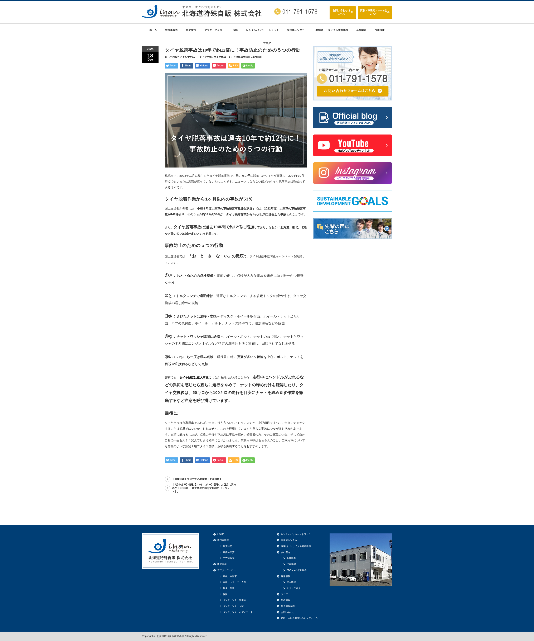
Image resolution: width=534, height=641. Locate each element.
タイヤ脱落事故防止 (239, 57)
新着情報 (285, 600)
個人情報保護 (288, 606)
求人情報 (291, 582)
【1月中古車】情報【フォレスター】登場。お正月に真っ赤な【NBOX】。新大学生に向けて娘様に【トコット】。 (204, 488)
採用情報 (380, 30)
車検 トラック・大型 (234, 582)
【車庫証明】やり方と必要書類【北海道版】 (197, 479)
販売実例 (191, 30)
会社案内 (361, 30)
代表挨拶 (291, 564)
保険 (235, 30)
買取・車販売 (374, 12)
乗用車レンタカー (297, 30)
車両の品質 (228, 552)
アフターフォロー (214, 30)
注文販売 (227, 546)
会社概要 (291, 558)
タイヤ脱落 (220, 57)
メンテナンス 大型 (233, 606)
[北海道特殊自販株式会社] (202, 16)
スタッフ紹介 (293, 588)
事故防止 (257, 57)
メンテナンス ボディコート (238, 612)
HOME (220, 534)
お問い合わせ (341, 12)
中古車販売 (171, 30)
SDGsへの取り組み (297, 570)
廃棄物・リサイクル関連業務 (331, 30)
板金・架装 (228, 588)
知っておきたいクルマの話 (180, 57)
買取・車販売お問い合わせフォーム (299, 618)
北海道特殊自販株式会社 (170, 636)
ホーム (153, 30)
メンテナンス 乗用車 (234, 600)
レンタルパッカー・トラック (262, 30)
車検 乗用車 (230, 576)
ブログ (267, 43)
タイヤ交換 (205, 57)
